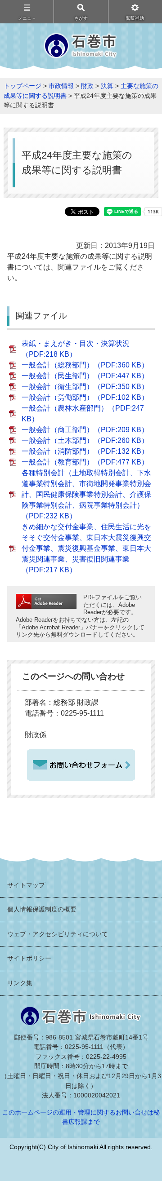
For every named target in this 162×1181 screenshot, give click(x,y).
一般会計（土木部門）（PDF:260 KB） (85, 440)
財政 (87, 85)
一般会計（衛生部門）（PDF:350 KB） (85, 386)
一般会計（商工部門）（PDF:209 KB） (85, 429)
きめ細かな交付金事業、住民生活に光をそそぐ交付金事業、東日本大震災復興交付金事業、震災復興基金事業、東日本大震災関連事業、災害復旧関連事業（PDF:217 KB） (86, 548)
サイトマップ (26, 885)
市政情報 (61, 85)
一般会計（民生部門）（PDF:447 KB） (85, 376)
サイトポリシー (29, 958)
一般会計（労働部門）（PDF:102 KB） (85, 397)
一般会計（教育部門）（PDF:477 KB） (85, 462)
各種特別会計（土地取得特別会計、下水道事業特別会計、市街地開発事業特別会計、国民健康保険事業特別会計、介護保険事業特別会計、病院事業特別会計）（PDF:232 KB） (86, 494)
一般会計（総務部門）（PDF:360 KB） (85, 365)
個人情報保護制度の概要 (41, 909)
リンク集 (19, 982)
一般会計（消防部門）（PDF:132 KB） (85, 451)
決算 (107, 85)
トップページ (22, 85)
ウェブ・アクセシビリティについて (57, 934)
